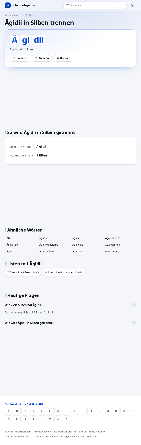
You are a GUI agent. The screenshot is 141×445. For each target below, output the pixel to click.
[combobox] (95, 5)
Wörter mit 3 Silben (23, 272)
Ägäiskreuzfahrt (48, 244)
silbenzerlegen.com (14, 15)
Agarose (77, 251)
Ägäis (75, 238)
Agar (9, 251)
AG (8, 238)
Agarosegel (111, 251)
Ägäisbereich (112, 238)
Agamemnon (112, 244)
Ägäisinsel (12, 244)
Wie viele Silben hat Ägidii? (23, 305)
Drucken (65, 58)
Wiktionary (62, 436)
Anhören (44, 58)
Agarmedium (47, 251)
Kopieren (22, 58)
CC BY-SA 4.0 (89, 436)
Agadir (43, 238)
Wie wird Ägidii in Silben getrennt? (29, 323)
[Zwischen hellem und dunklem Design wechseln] (132, 5)
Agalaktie (77, 244)
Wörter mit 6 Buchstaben (63, 272)
